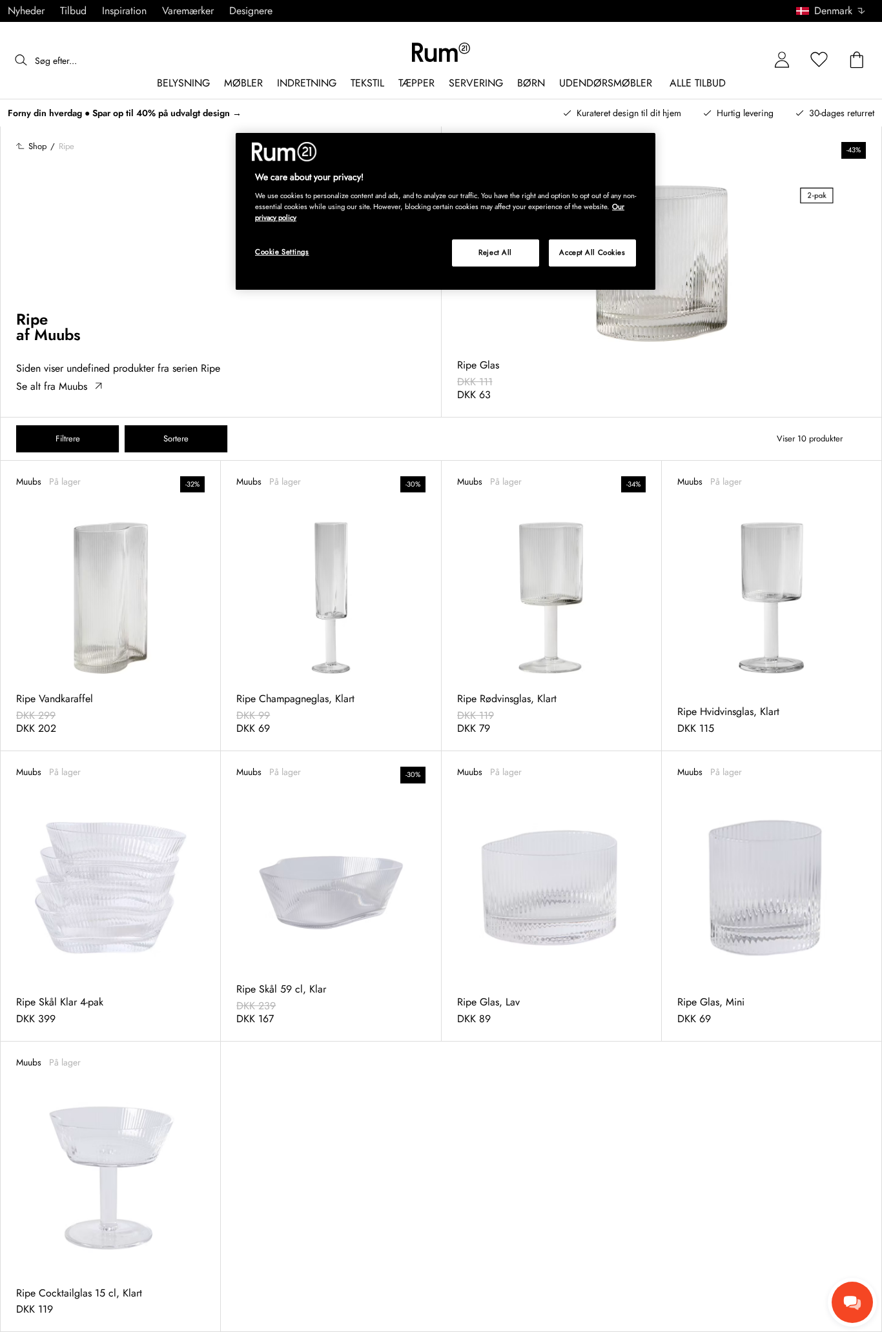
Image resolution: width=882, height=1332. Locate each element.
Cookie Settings (282, 252)
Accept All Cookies (592, 252)
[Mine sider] (782, 60)
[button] (835, 11)
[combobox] (831, 11)
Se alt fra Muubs (51, 386)
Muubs (57, 334)
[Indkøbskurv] (857, 60)
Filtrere (68, 438)
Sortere (176, 438)
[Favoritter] (819, 60)
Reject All (495, 252)
